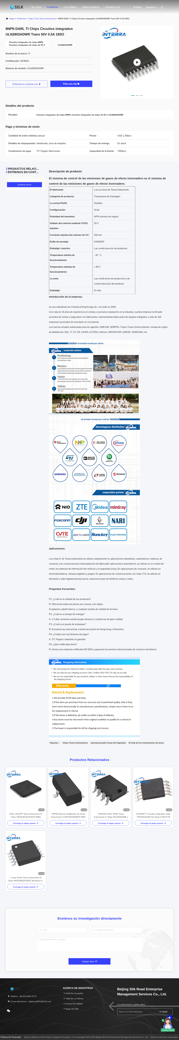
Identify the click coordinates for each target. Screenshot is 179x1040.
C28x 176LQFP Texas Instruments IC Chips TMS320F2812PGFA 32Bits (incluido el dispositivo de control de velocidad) (25, 815)
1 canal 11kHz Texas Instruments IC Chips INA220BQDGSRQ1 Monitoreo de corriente (25, 879)
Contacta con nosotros (112, 8)
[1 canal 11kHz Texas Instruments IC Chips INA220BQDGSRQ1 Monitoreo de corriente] (26, 853)
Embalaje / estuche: (60, 248)
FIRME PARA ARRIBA (165, 1012)
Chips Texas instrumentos (75, 743)
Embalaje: (55, 290)
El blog (137, 7)
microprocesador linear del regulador (108, 743)
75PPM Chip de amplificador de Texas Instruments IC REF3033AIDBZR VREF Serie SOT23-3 (68, 815)
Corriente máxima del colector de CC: (69, 235)
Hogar (12, 18)
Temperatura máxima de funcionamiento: (62, 269)
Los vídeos (70, 7)
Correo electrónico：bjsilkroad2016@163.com (30, 1001)
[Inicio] (17, 7)
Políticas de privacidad (11, 1037)
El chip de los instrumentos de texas (146, 743)
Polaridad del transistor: (62, 216)
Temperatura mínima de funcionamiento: (62, 257)
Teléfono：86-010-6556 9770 (23, 996)
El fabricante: (57, 190)
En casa (36, 7)
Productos (52, 7)
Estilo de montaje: (59, 242)
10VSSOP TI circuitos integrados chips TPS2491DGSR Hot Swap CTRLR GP (153, 815)
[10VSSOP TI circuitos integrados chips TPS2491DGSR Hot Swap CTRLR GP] (153, 790)
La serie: (54, 278)
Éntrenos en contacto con (25, 84)
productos (21, 18)
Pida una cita (70, 84)
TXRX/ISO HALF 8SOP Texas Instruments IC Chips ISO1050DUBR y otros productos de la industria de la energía (111, 815)
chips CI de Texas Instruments (42, 18)
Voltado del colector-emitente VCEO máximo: (69, 225)
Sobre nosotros (90, 7)
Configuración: (58, 210)
